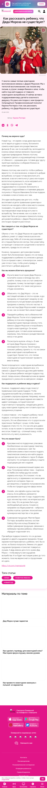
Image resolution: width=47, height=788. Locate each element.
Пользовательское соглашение (23, 765)
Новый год (8, 582)
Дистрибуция (23, 776)
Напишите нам (26, 743)
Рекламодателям (24, 761)
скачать (41, 4)
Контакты (23, 757)
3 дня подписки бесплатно (23, 11)
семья (6, 578)
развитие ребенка (22, 578)
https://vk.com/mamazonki (13, 566)
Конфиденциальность (23, 768)
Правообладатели (23, 772)
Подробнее (5, 779)
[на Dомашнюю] (6, 11)
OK (43, 779)
